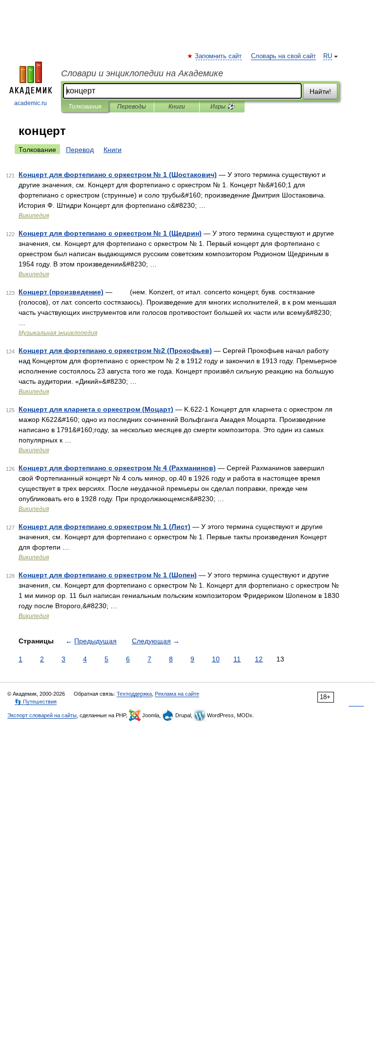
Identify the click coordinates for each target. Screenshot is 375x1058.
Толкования (84, 106)
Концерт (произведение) (61, 292)
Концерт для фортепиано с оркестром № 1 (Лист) (104, 526)
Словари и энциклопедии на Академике (142, 73)
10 (216, 659)
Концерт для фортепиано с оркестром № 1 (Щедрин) (110, 233)
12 (259, 659)
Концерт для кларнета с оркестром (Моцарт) (96, 409)
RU (327, 56)
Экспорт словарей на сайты (42, 715)
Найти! (320, 91)
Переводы (131, 106)
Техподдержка (134, 694)
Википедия (34, 215)
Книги (176, 106)
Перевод (80, 150)
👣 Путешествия (36, 702)
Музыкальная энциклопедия (58, 333)
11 (237, 659)
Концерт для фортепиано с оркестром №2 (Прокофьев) (115, 350)
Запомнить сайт (219, 56)
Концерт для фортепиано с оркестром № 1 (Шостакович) (118, 174)
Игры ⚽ (222, 106)
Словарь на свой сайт (283, 56)
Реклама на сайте (177, 694)
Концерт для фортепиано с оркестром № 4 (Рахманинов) (117, 468)
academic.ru (30, 103)
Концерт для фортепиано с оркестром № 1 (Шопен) (108, 575)
